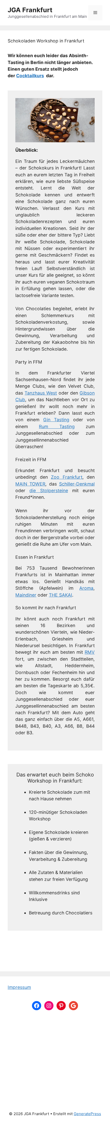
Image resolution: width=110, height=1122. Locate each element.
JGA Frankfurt (30, 10)
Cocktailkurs (30, 75)
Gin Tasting (56, 419)
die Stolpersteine (48, 490)
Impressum (19, 987)
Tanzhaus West (41, 393)
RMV (90, 652)
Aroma (86, 588)
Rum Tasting (56, 426)
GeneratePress (87, 1113)
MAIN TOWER (30, 484)
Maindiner (25, 595)
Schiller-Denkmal (77, 484)
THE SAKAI (60, 595)
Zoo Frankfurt (66, 477)
